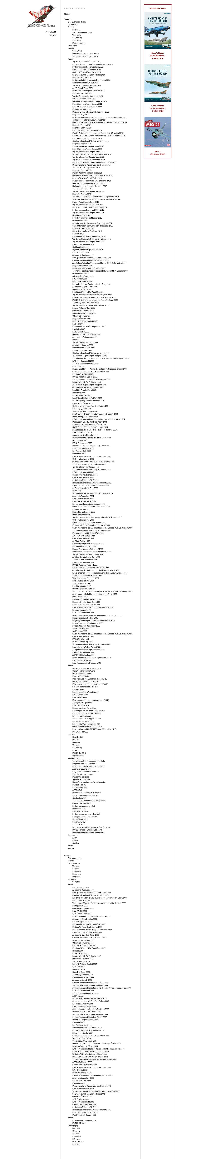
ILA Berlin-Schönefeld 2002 (83, 472)
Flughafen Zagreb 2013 (81, 194)
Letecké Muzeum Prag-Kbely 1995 (86, 626)
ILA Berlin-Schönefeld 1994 (83, 652)
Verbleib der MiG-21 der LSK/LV (85, 56)
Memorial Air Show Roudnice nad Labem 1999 (91, 525)
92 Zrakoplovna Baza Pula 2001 (85, 488)
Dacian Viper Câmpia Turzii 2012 (85, 202)
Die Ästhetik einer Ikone (81, 674)
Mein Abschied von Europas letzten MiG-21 (89, 679)
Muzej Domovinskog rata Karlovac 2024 (88, 91)
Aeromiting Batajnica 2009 (83, 255)
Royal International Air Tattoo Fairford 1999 (89, 523)
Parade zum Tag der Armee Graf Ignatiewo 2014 (91, 181)
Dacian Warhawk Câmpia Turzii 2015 (87, 173)
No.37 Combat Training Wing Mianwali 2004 (90, 427)
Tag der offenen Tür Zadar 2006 (85, 342)
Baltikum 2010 (78, 234)
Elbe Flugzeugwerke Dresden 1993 (86, 663)
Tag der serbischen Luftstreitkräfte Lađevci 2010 (91, 239)
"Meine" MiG (77, 51)
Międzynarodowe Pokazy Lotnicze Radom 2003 (91, 438)
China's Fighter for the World (83, 671)
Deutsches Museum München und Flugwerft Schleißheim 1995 (97, 615)
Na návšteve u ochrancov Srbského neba (88, 782)
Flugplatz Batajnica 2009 (82, 266)
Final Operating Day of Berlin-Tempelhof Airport (91, 916)
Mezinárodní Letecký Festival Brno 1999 (88, 533)
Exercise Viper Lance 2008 (83, 922)
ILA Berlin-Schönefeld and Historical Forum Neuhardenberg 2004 (98, 1049)
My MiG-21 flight (78, 1123)
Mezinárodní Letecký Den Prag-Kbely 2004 (89, 422)
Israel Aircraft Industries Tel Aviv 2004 (87, 398)
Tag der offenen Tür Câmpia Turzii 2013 (88, 191)
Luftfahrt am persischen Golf (83, 806)
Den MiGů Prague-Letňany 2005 (85, 1020)
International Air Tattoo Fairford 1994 (86, 647)
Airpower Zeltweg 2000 (81, 509)
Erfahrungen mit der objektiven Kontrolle (88, 711)
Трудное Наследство (81, 780)
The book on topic (75, 858)
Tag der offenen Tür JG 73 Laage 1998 (87, 554)
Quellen (75, 843)
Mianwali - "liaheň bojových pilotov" (86, 793)
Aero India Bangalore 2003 (83, 448)
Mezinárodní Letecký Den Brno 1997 (87, 599)
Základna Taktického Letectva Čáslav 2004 (89, 425)
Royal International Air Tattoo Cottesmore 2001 (91, 485)
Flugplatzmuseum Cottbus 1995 (85, 618)
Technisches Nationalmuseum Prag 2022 (88, 120)
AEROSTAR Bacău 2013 (82, 189)
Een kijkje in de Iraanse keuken (84, 817)
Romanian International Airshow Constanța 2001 (91, 483)
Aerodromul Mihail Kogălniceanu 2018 (87, 146)
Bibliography (73, 1126)
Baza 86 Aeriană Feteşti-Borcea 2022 (87, 104)
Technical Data (74, 863)
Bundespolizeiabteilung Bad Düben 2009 (89, 268)
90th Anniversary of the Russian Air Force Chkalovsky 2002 (95, 1091)
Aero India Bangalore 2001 (83, 496)
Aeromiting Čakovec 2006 (82, 345)
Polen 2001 (77, 491)
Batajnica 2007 (78, 324)
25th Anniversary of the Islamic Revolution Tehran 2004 (94, 1059)
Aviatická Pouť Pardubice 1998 (84, 560)
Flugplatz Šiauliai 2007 (81, 319)
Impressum (50, 32)
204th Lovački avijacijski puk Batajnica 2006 (90, 985)
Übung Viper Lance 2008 (82, 289)
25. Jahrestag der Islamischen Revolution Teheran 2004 (94, 430)
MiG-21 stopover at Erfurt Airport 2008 (87, 932)
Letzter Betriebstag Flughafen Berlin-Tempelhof (91, 284)
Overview (76, 1131)
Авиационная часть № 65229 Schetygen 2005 (91, 380)
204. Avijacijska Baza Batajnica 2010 (87, 231)
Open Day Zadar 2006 (81, 972)
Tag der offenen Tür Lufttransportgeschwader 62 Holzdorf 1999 (97, 517)
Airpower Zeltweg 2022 (81, 109)
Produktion (72, 46)
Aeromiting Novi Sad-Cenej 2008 (85, 303)
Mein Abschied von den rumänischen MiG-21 (90, 684)
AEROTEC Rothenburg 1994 (83, 655)
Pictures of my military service (84, 1120)
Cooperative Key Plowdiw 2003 (85, 435)
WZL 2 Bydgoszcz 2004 (81, 409)
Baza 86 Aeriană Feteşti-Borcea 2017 (87, 149)
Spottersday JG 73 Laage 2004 (84, 411)
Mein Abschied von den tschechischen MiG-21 (90, 700)
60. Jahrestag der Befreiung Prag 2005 (87, 387)
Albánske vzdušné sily (81, 769)
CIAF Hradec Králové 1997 (83, 581)
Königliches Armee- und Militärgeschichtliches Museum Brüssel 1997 (100, 573)
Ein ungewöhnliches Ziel (82, 716)
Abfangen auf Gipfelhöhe (82, 703)
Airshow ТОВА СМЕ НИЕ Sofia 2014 (87, 178)
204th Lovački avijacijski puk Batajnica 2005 (90, 1014)
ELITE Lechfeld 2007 (80, 332)
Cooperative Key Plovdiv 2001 (84, 1105)
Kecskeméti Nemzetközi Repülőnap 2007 (89, 327)
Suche (52, 35)
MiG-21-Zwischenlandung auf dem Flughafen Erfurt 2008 (95, 300)
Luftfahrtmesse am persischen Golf (86, 814)
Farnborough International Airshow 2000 (88, 504)
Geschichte (72, 25)
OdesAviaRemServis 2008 (83, 311)
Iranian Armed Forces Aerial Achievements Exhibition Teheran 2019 (99, 136)
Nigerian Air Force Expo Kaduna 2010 (87, 250)
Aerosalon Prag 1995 (80, 629)
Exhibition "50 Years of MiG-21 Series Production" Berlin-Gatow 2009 (99, 898)
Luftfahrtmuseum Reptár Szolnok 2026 (87, 67)
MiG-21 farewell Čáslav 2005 (84, 1006)
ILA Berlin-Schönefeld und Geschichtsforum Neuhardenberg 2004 (98, 419)
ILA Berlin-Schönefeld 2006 (83, 361)
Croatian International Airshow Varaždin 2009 (90, 260)
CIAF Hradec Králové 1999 (83, 520)
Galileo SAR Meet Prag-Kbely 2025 (86, 72)
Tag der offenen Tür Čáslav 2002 (85, 467)
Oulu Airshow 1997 (80, 597)
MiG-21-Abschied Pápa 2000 (84, 501)
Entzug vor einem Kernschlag (84, 708)
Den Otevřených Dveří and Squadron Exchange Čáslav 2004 (96, 1044)
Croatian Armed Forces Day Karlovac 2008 (89, 938)
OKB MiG (76, 740)
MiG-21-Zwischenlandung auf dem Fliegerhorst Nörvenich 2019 (97, 133)
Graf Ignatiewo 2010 (80, 247)
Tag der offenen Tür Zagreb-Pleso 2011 (88, 205)
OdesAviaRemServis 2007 (83, 316)
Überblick (76, 742)
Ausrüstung (77, 40)
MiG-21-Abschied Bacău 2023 (84, 99)
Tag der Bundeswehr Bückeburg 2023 (87, 96)
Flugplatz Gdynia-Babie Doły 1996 (86, 602)
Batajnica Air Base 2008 (82, 914)
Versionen (76, 30)
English (67, 855)
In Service (72, 879)
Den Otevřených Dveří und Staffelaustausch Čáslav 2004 (95, 414)
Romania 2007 (78, 951)
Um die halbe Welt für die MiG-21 (85, 682)
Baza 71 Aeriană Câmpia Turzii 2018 (87, 138)
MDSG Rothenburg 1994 (82, 642)
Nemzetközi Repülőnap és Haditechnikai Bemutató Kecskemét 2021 (99, 123)
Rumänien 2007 (78, 329)
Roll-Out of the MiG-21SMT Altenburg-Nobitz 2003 (92, 1075)
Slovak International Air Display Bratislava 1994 (91, 644)
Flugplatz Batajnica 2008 (82, 282)
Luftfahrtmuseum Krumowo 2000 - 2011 (88, 210)
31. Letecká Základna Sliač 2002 (85, 1107)
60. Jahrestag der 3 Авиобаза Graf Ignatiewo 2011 (92, 223)
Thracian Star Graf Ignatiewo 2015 (86, 168)
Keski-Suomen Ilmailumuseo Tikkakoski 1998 (90, 568)
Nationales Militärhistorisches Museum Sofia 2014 (92, 176)
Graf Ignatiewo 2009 (80, 274)
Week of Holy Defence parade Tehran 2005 (89, 999)
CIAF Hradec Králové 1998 (83, 538)
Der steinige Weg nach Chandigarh (86, 668)
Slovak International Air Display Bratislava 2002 (91, 470)
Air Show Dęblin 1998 (81, 541)
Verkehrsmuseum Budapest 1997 (85, 578)
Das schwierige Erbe (80, 777)
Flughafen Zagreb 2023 (81, 93)
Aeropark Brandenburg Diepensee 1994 (88, 650)
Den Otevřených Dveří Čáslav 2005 (86, 382)
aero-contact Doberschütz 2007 (85, 337)
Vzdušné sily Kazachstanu (82, 774)
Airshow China (78, 825)
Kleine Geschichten (80, 695)
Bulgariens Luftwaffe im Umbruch (85, 772)
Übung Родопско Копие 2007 (84, 313)
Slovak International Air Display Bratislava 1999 (91, 531)
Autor (74, 838)
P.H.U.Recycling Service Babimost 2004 (88, 401)
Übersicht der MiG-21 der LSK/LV (85, 54)
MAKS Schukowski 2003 (82, 443)
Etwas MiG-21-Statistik (81, 676)
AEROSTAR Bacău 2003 (82, 433)
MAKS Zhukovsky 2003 (81, 1073)
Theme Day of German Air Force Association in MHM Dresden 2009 (99, 903)
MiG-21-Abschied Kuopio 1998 (84, 565)
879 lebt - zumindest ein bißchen (85, 687)
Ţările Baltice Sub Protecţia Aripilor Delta (88, 761)
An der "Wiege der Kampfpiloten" (85, 795)
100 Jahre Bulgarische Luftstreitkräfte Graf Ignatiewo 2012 (95, 197)
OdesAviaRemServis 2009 (83, 276)
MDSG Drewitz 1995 (80, 639)
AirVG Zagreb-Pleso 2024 (82, 88)
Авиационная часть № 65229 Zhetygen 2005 (90, 1009)
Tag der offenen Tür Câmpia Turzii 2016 (88, 157)
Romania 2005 (78, 1022)
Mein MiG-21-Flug (79, 697)
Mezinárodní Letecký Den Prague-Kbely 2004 (90, 1052)
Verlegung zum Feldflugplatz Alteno (86, 719)
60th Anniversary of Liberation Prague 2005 (89, 1017)
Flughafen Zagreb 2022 (81, 115)
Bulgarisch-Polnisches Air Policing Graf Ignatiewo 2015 (94, 162)
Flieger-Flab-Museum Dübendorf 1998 (87, 549)
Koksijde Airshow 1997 (81, 586)
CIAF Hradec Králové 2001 (83, 478)
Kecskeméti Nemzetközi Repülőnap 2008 (89, 292)
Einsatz (71, 48)
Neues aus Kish (78, 809)
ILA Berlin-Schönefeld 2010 (83, 244)
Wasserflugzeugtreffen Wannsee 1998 (87, 544)
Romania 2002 (78, 1083)
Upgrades (76, 877)
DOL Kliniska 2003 (79, 440)
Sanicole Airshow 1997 (81, 584)
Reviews (75, 1144)
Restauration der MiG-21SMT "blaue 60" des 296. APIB (94, 729)
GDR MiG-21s (78, 1142)
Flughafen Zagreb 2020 (81, 128)
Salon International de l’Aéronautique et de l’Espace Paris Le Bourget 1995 (102, 634)
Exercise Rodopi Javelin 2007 (84, 946)
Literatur (71, 735)
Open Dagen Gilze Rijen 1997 (84, 589)
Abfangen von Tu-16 (80, 705)
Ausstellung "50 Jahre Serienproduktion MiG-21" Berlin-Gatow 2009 (99, 263)
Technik (71, 27)
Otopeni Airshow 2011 (81, 215)
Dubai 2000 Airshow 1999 (82, 515)
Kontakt (75, 840)
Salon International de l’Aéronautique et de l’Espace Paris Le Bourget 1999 (102, 528)
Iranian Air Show (78, 822)
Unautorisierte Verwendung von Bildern (88, 833)
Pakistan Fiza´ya (79, 785)
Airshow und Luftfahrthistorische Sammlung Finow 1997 (94, 594)
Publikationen (73, 758)
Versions (75, 866)
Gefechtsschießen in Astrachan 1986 (87, 727)
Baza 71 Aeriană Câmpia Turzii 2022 (87, 107)
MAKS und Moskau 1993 (82, 660)
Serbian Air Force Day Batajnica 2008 (87, 927)
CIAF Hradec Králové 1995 (83, 636)
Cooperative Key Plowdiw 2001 (85, 475)
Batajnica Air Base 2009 (82, 901)
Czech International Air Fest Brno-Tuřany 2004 (90, 406)
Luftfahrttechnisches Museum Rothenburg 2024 (91, 80)
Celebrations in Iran (80, 798)
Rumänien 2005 (78, 393)
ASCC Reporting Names (82, 32)
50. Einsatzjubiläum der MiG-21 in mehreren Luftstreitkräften (96, 199)
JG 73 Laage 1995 (79, 631)
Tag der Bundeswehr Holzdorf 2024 (86, 85)
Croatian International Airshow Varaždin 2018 (90, 141)
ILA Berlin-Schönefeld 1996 (83, 613)
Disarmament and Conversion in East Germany (91, 827)
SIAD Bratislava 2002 (80, 1099)
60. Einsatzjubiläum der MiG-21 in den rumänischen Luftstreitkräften (99, 117)
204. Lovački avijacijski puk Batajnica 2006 (89, 356)
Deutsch (67, 19)
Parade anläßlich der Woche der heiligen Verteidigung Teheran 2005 (99, 369)
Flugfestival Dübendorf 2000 (83, 512)
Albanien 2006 (78, 366)
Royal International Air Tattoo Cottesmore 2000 (91, 507)
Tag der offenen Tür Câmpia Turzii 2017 (88, 152)
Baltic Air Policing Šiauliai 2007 (84, 321)
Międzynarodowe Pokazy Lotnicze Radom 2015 (91, 165)
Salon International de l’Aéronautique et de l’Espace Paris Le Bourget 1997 (102, 591)
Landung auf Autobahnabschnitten (86, 724)
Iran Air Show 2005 (80, 788)
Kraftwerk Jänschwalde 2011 (83, 229)
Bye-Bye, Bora (78, 689)
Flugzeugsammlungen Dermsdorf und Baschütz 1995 (93, 621)
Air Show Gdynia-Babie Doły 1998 (86, 557)
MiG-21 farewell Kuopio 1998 (84, 1115)
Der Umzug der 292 (80, 732)
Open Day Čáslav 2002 (81, 1097)
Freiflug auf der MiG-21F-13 (83, 721)
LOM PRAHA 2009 (79, 279)
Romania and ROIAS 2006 (83, 977)
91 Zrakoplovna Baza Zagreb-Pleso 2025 (88, 75)
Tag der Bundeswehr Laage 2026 (85, 62)
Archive (71, 885)
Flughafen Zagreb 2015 (81, 170)
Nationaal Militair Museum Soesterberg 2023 (90, 101)
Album (70, 666)
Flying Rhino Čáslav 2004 (82, 403)
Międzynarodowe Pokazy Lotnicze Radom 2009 (91, 258)
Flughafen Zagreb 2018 (81, 144)
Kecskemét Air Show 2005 (82, 374)
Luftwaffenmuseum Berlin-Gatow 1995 (87, 623)
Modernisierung (78, 43)
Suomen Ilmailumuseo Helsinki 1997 (87, 576)
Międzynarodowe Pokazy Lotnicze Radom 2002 (91, 456)
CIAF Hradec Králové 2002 (83, 459)
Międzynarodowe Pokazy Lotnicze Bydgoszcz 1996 (92, 607)
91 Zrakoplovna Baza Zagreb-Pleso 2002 (88, 464)
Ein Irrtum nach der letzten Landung (86, 713)
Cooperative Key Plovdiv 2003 (84, 1065)
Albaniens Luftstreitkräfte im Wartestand (88, 766)
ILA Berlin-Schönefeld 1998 (83, 562)
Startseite (69, 8)
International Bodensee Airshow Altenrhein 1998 (91, 552)
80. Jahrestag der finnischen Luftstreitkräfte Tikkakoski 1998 (96, 570)
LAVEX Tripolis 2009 (80, 252)
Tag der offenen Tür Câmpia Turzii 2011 (88, 213)
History (71, 861)
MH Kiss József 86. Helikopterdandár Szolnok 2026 (92, 64)
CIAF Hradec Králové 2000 (83, 499)
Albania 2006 (77, 996)
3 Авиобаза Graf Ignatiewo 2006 (85, 364)
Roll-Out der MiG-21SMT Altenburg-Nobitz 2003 (91, 446)
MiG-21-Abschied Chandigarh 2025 (86, 70)
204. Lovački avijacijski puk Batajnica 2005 (89, 385)
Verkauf (71, 848)
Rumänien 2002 (78, 454)
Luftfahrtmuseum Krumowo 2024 (85, 83)
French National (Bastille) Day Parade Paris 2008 (92, 930)
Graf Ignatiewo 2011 (80, 221)
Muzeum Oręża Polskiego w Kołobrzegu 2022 (90, 112)
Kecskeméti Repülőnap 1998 (84, 546)
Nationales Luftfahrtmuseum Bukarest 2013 (89, 186)
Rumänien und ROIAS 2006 (83, 348)
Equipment (76, 874)
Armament (76, 871)
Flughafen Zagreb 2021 (81, 125)
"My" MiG (76, 882)
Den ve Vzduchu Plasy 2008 (83, 308)
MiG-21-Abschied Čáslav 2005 (84, 377)
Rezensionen (77, 756)
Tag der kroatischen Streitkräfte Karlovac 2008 (90, 305)
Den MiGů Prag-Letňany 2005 (84, 390)
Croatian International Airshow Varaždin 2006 (90, 353)
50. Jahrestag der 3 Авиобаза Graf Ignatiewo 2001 (92, 493)
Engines (75, 869)
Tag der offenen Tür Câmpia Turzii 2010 (88, 242)
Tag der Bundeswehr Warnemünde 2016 (88, 160)
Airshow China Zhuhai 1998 (83, 536)
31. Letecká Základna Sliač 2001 (85, 480)
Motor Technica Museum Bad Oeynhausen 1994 (91, 658)
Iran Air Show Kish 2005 (82, 395)
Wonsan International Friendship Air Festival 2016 (92, 154)
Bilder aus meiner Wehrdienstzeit (85, 692)
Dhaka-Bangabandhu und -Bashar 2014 (88, 183)
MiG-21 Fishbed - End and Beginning (87, 830)
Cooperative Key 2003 (81, 803)
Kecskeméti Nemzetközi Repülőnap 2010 (89, 236)
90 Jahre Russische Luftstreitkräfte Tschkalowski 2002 (94, 462)
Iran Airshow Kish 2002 (81, 451)
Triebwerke (76, 35)
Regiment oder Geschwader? (84, 764)
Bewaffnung (77, 38)
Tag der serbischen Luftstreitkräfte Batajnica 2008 (92, 295)
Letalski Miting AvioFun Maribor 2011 (87, 218)
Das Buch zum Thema (77, 22)
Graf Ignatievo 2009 (80, 906)
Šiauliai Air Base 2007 (81, 961)
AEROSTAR (77, 790)
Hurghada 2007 (78, 340)
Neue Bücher (77, 737)
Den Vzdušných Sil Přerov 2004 (85, 417)
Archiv (70, 59)
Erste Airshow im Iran (80, 811)
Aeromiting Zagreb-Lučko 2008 (84, 287)
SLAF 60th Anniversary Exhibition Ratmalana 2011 (92, 226)
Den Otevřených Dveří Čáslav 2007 (86, 334)
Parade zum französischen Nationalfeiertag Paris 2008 (94, 297)
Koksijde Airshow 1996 (81, 610)
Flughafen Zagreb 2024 (81, 78)
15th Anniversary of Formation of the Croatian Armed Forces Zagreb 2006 (101, 988)
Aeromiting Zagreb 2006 (82, 350)
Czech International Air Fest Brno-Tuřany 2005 (90, 372)
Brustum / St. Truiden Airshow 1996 (86, 605)
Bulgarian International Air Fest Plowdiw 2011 (90, 207)
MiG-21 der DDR (79, 753)
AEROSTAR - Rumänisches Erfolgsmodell (89, 801)
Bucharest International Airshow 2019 (87, 131)
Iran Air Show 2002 (80, 819)
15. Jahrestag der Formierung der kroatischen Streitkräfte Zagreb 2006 (100, 358)
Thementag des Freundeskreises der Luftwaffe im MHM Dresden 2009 (100, 271)
